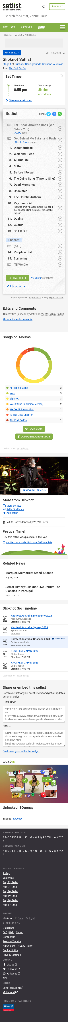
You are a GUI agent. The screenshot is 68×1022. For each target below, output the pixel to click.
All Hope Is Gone (19, 387)
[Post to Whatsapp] (59, 113)
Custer (18, 225)
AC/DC (18, 133)
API (5, 978)
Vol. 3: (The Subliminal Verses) (26, 404)
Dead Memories (25, 184)
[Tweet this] (49, 113)
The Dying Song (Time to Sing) (34, 178)
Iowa (12, 393)
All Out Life (21, 160)
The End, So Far (18, 420)
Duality (18, 218)
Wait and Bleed (24, 154)
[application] (34, 784)
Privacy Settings (12, 954)
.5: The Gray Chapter (21, 414)
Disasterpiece (23, 148)
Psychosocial (23, 203)
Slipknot (10, 59)
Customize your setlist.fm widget (21, 751)
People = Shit (23, 252)
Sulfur (18, 166)
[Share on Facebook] (54, 113)
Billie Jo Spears (22, 142)
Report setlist (35, 297)
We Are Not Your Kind (22, 409)
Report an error (56, 297)
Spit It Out (21, 231)
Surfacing (20, 258)
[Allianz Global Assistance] (8, 1007)
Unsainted (21, 191)
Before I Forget (24, 172)
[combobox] (34, 16)
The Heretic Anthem (27, 197)
